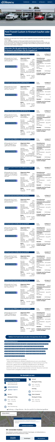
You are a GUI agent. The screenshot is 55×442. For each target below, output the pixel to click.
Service (34, 2)
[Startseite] (7, 2)
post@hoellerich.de (13, 387)
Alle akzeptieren (41, 438)
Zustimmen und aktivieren (27, 425)
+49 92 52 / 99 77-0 (12, 389)
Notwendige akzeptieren (13, 438)
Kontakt (50, 2)
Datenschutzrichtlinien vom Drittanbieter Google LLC (31, 421)
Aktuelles (42, 2)
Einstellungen (27, 438)
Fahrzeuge (26, 2)
